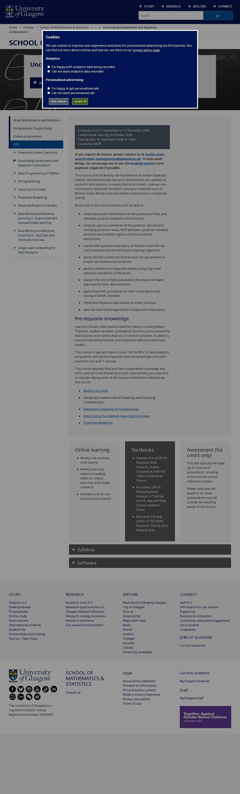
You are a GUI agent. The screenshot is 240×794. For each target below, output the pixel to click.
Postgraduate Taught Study (32, 128)
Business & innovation (196, 616)
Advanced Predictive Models (37, 205)
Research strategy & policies (86, 616)
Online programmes (27, 136)
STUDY (15, 594)
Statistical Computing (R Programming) (110, 409)
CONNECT (188, 594)
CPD (16, 144)
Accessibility (131, 616)
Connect (225, 6)
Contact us (73, 692)
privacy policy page (146, 50)
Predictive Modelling (32, 197)
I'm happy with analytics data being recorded (83, 67)
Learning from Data (32, 189)
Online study (18, 616)
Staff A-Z (186, 603)
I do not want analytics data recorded (77, 71)
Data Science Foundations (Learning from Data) (116, 416)
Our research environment (84, 625)
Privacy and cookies (136, 699)
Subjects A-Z (17, 603)
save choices (59, 101)
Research (173, 6)
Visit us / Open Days (23, 638)
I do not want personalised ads (73, 93)
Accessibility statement (139, 681)
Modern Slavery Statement (141, 694)
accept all (80, 101)
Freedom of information (139, 685)
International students (25, 625)
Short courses (18, 620)
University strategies (137, 652)
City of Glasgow (134, 607)
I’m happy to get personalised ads (75, 88)
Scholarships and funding (27, 634)
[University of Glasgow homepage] (24, 11)
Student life (17, 629)
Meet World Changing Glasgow (144, 603)
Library (128, 647)
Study (149, 6)
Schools (28, 27)
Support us (187, 612)
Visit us (128, 612)
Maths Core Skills (95, 391)
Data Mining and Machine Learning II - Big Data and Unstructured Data (36, 235)
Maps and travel (134, 620)
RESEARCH (75, 594)
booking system (143, 163)
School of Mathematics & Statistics (64, 27)
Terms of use (132, 703)
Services (128, 643)
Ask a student (189, 625)
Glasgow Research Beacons (85, 612)
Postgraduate (18, 612)
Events (127, 629)
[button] (150, 549)
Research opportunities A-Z (85, 607)
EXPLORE (130, 594)
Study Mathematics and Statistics (36, 120)
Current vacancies (192, 645)
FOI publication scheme (139, 690)
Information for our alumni (199, 607)
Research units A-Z (79, 603)
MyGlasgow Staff (191, 698)
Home (13, 27)
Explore (199, 6)
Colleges (129, 638)
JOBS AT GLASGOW (196, 637)
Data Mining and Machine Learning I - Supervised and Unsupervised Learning (37, 218)
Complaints (188, 629)
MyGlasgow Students (194, 681)
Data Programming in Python (38, 173)
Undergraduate (19, 607)
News (127, 625)
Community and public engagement (205, 620)
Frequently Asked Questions (37, 152)
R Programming (29, 181)
